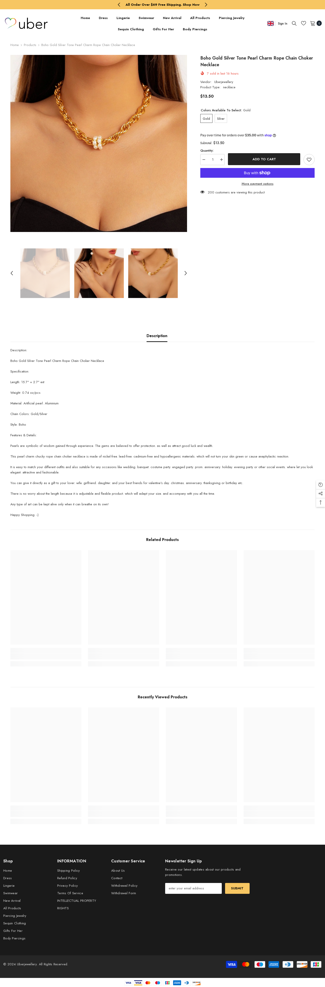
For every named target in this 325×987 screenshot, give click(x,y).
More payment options (257, 183)
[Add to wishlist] (309, 159)
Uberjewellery (223, 81)
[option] (162, 4)
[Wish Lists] (303, 23)
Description (157, 336)
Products (30, 44)
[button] (11, 273)
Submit (237, 888)
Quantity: (207, 150)
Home (14, 44)
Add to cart (263, 159)
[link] (46, 656)
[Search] (294, 23)
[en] (270, 23)
